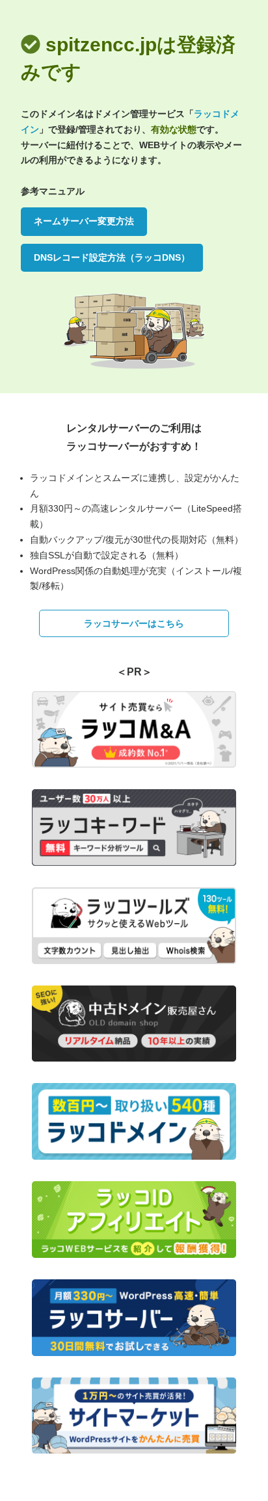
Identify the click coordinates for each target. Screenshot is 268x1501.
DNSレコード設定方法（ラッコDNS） (112, 257)
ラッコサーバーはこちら (134, 623)
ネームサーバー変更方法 (84, 221)
